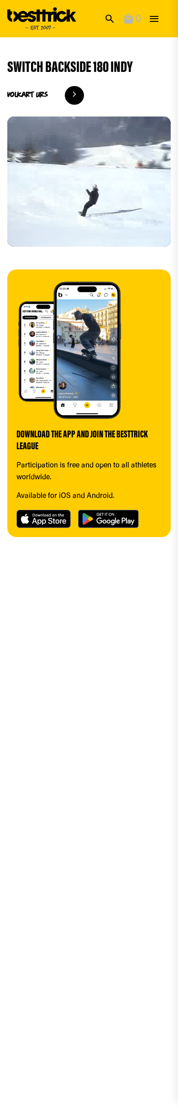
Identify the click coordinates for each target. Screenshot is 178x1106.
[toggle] (154, 19)
